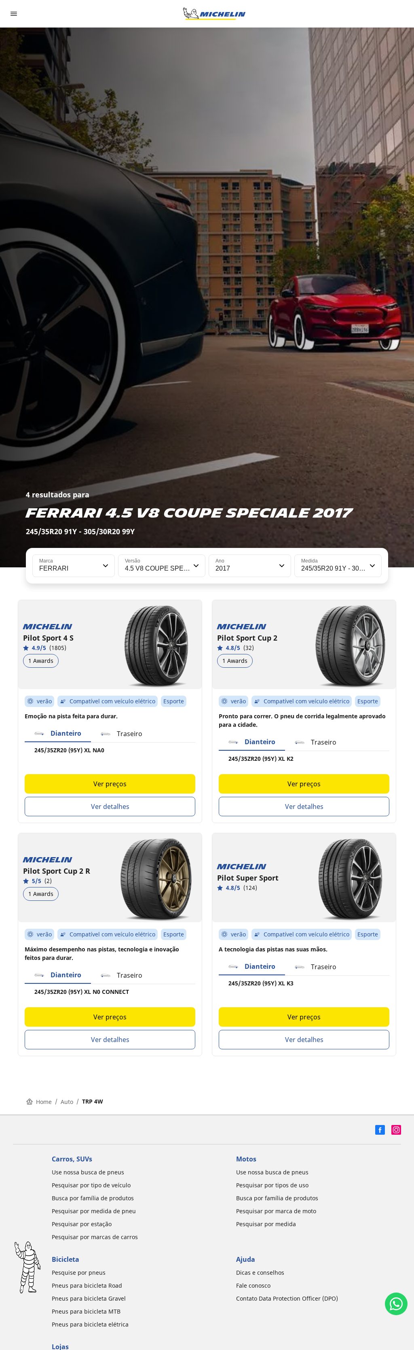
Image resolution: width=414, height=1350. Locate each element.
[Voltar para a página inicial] (214, 13)
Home (44, 1102)
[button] (104, 565)
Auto (67, 1102)
